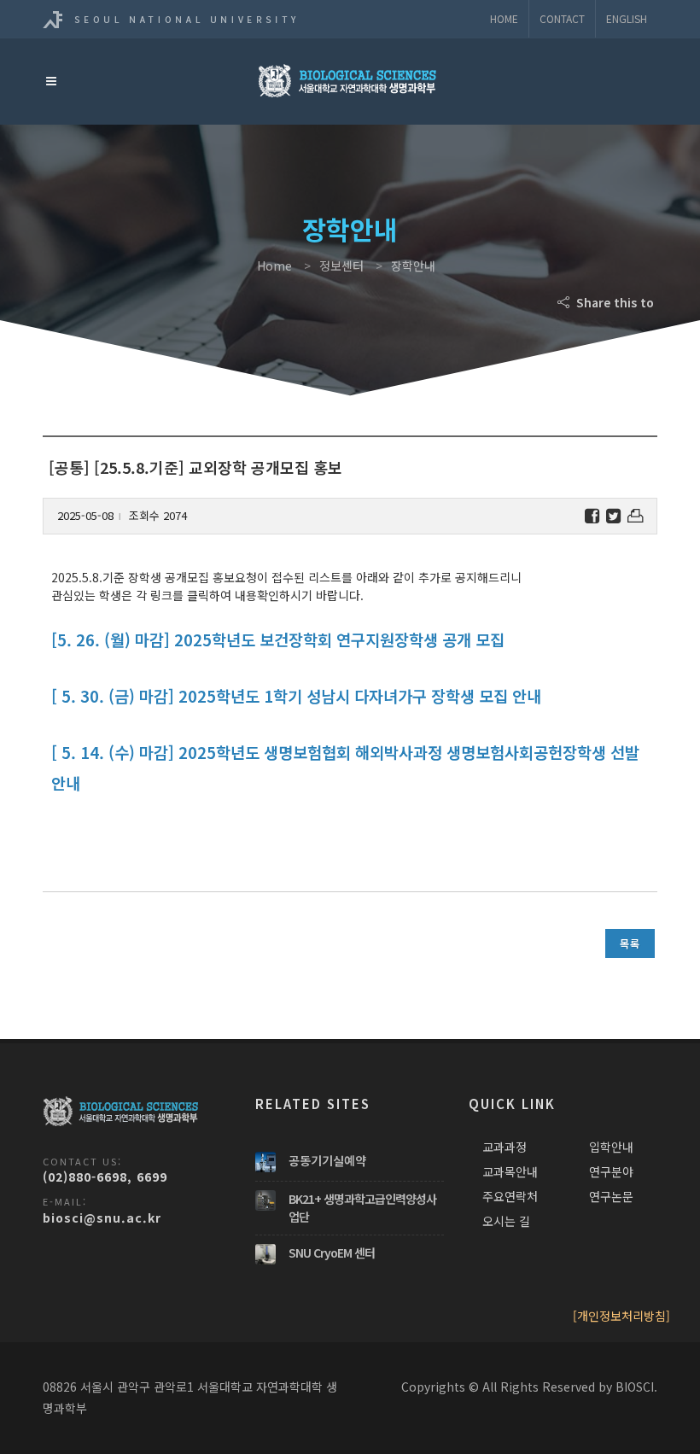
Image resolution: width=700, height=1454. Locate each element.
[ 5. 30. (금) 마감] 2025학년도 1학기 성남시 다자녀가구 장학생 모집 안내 (296, 695)
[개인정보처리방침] (621, 1315)
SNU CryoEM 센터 (332, 1252)
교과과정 (504, 1146)
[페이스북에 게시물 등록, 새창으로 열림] (592, 516)
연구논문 (611, 1196)
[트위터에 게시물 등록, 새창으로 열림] (613, 516)
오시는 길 (506, 1220)
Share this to (613, 302)
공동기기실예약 (327, 1160)
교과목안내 (510, 1171)
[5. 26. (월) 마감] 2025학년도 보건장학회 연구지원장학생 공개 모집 (278, 639)
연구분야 (611, 1171)
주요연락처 (510, 1196)
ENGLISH (626, 18)
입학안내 (611, 1146)
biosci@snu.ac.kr (102, 1217)
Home (504, 18)
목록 (630, 943)
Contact (562, 18)
